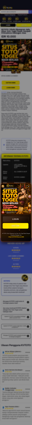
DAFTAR (15, 226)
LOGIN (15, 219)
